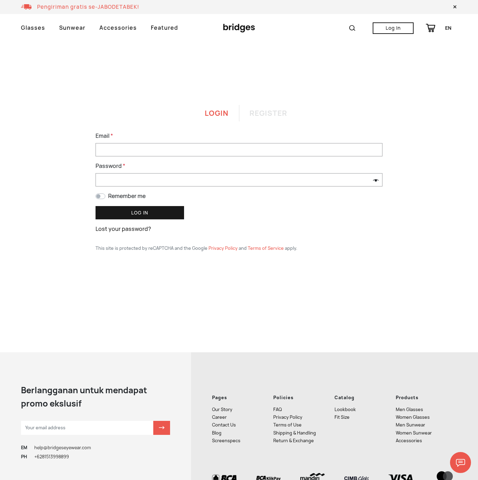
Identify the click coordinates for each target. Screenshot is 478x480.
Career (219, 417)
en (448, 28)
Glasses (33, 27)
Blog (217, 433)
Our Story (222, 409)
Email (104, 136)
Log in (139, 213)
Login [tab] (217, 113)
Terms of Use (287, 425)
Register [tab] (268, 113)
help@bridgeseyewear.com (62, 448)
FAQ (277, 409)
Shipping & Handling (294, 433)
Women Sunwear (414, 433)
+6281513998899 (51, 457)
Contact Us (224, 425)
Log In (393, 28)
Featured (164, 27)
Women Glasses (413, 417)
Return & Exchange (293, 441)
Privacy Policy (223, 248)
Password (110, 166)
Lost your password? (123, 229)
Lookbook (345, 409)
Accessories (118, 27)
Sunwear (72, 27)
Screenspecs (226, 441)
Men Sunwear (410, 425)
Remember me (127, 196)
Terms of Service (266, 248)
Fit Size (342, 417)
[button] (455, 7)
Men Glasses (409, 409)
